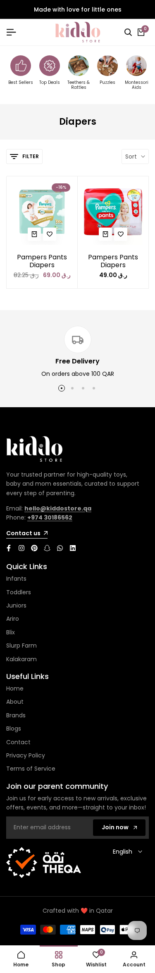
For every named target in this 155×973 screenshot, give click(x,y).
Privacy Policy (25, 755)
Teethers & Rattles (78, 85)
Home (15, 688)
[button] (49, 234)
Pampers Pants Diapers (42, 261)
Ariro (12, 619)
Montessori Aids (136, 85)
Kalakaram (21, 659)
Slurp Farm (21, 645)
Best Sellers (20, 82)
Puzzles (107, 82)
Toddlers (18, 592)
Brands (16, 715)
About (15, 702)
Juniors (16, 605)
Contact (18, 742)
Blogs (13, 728)
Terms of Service (30, 768)
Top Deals (49, 82)
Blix (10, 632)
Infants (16, 578)
